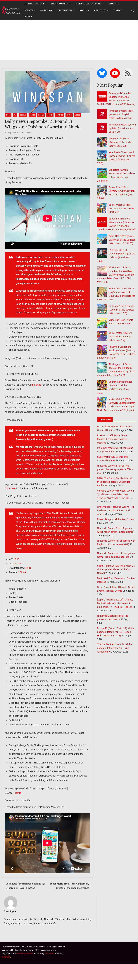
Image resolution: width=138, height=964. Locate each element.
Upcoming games (66, 10)
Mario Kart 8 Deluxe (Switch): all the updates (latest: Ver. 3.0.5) (121, 142)
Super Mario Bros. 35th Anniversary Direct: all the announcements (69, 885)
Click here (10, 488)
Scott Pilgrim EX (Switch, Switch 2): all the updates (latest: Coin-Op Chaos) (116, 569)
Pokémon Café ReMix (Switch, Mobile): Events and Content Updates (113, 439)
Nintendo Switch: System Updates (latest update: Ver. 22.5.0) (122, 128)
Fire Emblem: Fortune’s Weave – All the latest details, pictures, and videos (115, 510)
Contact (117, 10)
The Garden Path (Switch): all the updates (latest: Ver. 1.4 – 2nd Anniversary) (114, 648)
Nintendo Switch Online (88, 3)
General (23, 115)
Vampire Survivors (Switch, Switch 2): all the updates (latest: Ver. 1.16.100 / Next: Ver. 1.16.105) (115, 494)
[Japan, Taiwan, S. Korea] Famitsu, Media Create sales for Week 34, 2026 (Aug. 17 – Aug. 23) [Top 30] (115, 603)
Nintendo (59, 115)
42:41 (28, 567)
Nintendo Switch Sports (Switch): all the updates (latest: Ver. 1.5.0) (121, 310)
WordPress (49, 953)
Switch (69, 115)
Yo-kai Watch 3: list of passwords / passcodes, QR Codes (122, 208)
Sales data (113, 3)
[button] (45, 4)
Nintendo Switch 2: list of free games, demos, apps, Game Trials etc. (115, 469)
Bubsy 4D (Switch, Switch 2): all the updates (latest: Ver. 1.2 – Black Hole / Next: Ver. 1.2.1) (115, 632)
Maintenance (47, 10)
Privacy (28, 16)
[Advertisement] (69, 40)
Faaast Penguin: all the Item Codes (115, 519)
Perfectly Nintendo (25, 953)
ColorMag (6, 957)
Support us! (100, 10)
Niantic (17, 792)
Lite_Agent (28, 133)
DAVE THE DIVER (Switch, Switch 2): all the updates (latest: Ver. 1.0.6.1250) (122, 240)
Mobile (83, 10)
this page (36, 384)
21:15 (18, 563)
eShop (8, 115)
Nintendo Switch (59, 3)
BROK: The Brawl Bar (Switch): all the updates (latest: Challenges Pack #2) (114, 482)
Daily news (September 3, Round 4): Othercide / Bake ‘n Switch (25, 885)
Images (32, 115)
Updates (29, 10)
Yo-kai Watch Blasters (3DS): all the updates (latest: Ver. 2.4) (120, 337)
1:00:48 (22, 572)
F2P (15, 115)
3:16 (17, 559)
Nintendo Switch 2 (34, 3)
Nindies (49, 115)
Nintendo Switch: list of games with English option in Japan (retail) (121, 114)
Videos (77, 115)
